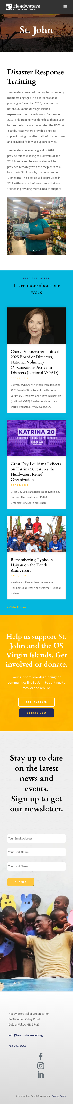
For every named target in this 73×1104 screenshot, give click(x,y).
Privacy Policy (59, 1096)
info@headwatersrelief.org (25, 1035)
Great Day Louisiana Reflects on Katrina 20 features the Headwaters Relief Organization (36, 472)
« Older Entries (16, 607)
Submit (20, 882)
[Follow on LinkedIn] (40, 1075)
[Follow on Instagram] (40, 1066)
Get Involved (36, 702)
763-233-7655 (17, 1046)
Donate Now (36, 712)
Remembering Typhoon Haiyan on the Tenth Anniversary (32, 565)
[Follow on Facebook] (40, 1056)
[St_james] (36, 254)
